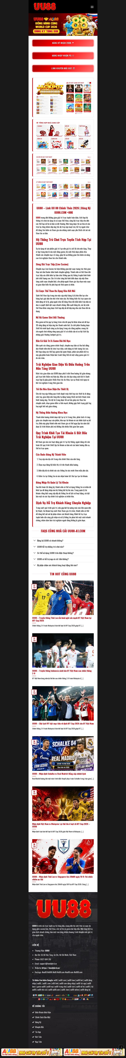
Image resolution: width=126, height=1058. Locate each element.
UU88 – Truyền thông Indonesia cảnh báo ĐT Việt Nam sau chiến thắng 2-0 (62, 672)
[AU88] (31, 1052)
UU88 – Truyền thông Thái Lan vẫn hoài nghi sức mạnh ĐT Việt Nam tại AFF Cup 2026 (61, 619)
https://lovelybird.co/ (51, 967)
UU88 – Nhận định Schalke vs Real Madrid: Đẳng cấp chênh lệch (59, 773)
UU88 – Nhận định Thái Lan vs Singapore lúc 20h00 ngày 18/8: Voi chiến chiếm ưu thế (62, 878)
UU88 (38, 217)
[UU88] (44, 6)
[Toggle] (34, 540)
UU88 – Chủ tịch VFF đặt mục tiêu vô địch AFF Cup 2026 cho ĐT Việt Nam (63, 723)
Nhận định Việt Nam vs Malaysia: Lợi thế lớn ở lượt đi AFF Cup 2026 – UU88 (61, 825)
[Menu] (92, 7)
